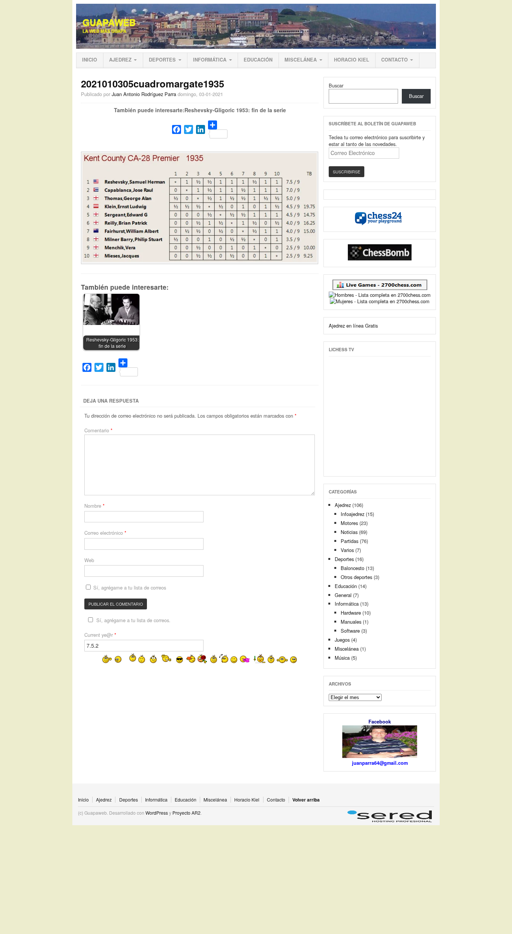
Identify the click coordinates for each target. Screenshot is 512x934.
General (343, 595)
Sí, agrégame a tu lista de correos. (133, 620)
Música (342, 657)
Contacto (394, 59)
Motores (349, 522)
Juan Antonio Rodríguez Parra (144, 94)
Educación (258, 59)
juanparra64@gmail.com (380, 763)
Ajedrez (120, 59)
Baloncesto (352, 568)
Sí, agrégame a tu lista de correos (129, 587)
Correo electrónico (105, 532)
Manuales (351, 621)
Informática (209, 59)
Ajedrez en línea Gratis (353, 325)
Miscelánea (300, 59)
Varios (347, 549)
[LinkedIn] (201, 129)
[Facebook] (177, 129)
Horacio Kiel (351, 59)
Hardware (351, 612)
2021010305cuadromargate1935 (152, 83)
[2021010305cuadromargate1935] (199, 259)
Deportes (162, 59)
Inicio (89, 59)
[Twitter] (189, 129)
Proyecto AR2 (186, 812)
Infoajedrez (352, 513)
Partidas (349, 540)
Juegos (342, 639)
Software (350, 630)
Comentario (98, 430)
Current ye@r (100, 634)
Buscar (336, 85)
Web (89, 560)
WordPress (156, 812)
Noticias (349, 531)
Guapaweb (109, 22)
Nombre (94, 505)
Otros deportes (356, 577)
